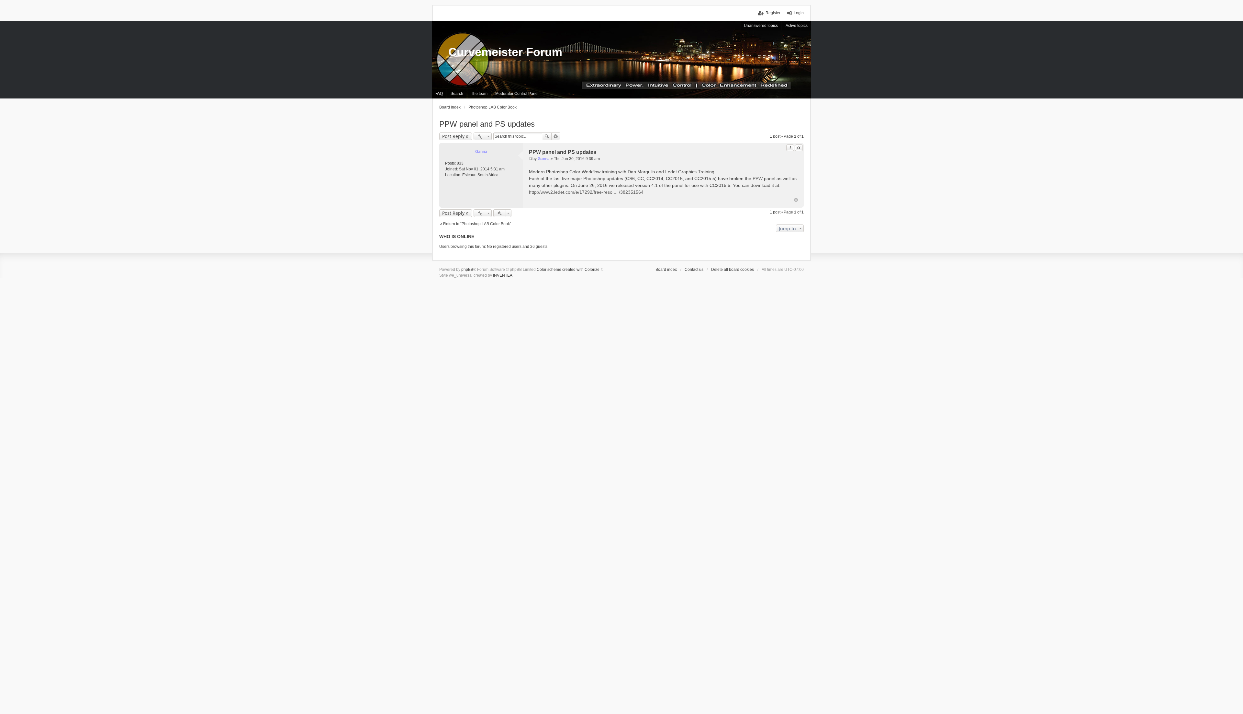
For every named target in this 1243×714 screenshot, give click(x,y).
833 (460, 163)
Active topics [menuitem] (797, 25)
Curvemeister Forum (505, 52)
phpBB (467, 269)
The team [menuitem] (479, 93)
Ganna (481, 151)
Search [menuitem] (457, 93)
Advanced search (556, 136)
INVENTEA (502, 275)
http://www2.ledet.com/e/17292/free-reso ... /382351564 (586, 192)
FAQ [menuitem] (439, 93)
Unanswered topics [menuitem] (761, 25)
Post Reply (453, 136)
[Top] (796, 199)
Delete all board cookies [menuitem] (732, 269)
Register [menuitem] (773, 13)
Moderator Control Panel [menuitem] (517, 93)
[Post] (530, 158)
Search (547, 136)
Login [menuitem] (799, 13)
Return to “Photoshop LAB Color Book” (477, 224)
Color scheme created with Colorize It (569, 269)
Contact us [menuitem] (694, 269)
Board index (666, 269)
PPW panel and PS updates (487, 124)
